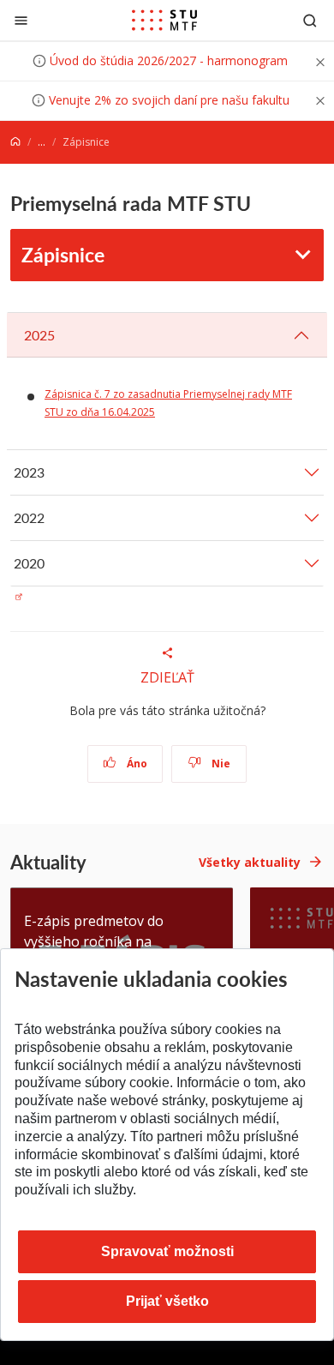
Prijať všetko (167, 1301)
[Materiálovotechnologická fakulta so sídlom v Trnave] (164, 20)
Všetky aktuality (250, 862)
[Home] (15, 142)
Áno (135, 763)
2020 (29, 563)
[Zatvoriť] (21, 20)
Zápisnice (62, 254)
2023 (29, 472)
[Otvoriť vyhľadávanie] (310, 20)
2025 (39, 335)
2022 (29, 517)
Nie (219, 763)
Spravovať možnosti (167, 1251)
